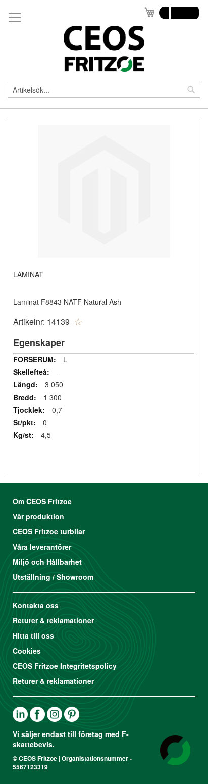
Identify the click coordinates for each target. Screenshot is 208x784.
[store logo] (104, 49)
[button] (78, 322)
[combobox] (104, 90)
